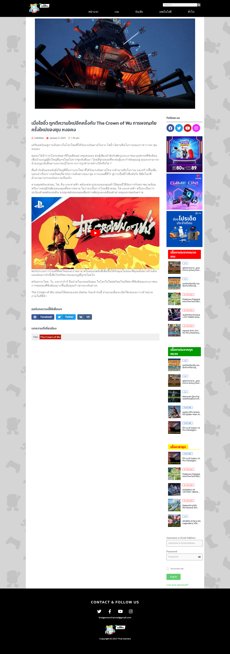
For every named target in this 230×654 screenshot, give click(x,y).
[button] (42, 317)
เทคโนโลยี (165, 12)
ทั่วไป (191, 12)
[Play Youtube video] (95, 233)
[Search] (199, 5)
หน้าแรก (93, 12)
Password (171, 551)
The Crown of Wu (50, 337)
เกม (117, 12)
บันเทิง (139, 12)
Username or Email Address (181, 538)
